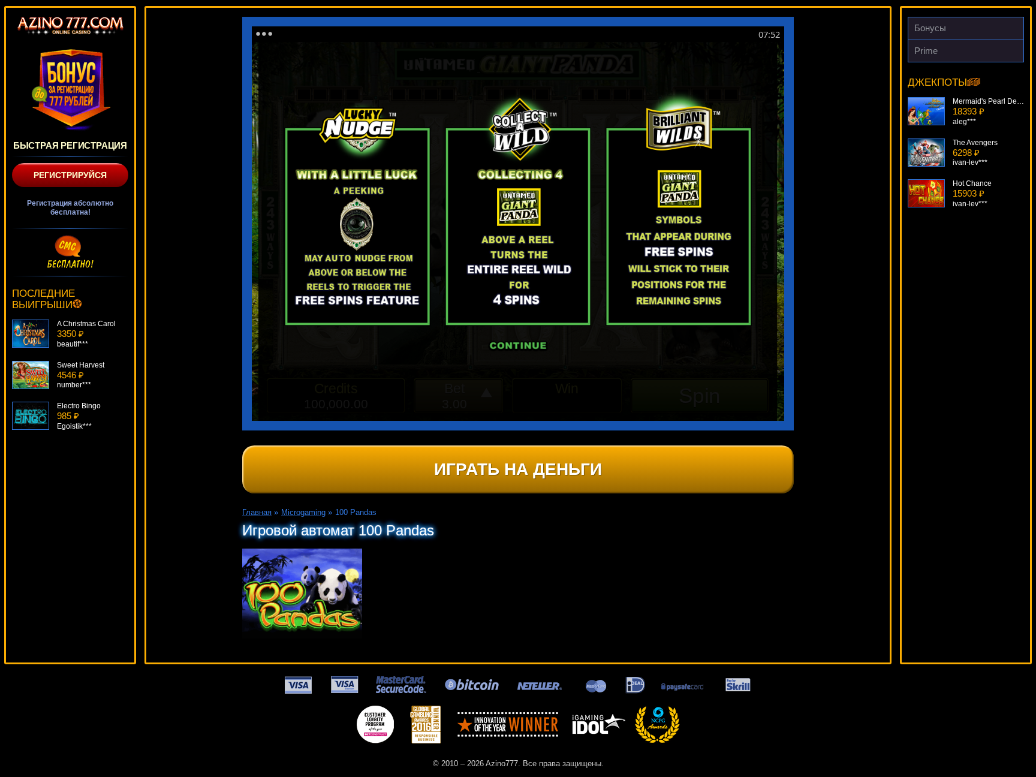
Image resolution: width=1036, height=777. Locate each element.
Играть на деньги (518, 469)
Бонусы (930, 28)
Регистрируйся (70, 175)
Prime (926, 51)
